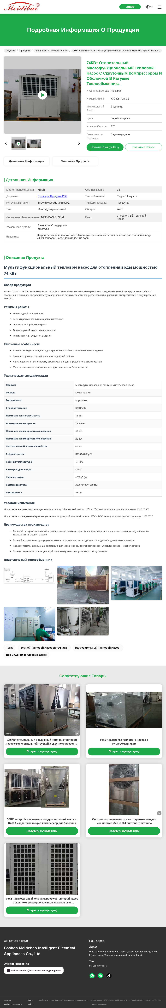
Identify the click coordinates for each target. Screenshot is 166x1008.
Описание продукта (75, 161)
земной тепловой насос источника (44, 647)
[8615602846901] (92, 976)
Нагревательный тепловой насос (97, 647)
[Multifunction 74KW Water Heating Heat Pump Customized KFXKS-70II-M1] (42, 95)
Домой (11, 50)
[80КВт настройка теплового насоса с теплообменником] (124, 710)
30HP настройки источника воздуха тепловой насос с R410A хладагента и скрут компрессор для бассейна (42, 821)
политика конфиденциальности (13, 1002)
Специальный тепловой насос (51, 50)
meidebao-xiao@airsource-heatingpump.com (36, 970)
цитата (130, 6)
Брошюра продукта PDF (52, 196)
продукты (25, 50)
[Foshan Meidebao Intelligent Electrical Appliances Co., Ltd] (22, 7)
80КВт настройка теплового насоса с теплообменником (124, 741)
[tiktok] (109, 976)
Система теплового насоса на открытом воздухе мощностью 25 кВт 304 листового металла (124, 821)
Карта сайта (30, 1002)
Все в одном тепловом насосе (26, 654)
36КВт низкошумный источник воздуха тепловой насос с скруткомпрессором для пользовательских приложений (42, 901)
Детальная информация (26, 161)
